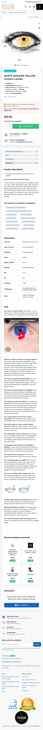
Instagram (37, 666)
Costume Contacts (28, 221)
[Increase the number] (10, 125)
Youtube (18, 666)
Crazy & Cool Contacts (28, 218)
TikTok (6, 668)
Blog (3, 691)
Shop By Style (11, 218)
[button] (26, 7)
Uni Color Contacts (13, 225)
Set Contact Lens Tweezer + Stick (30, 551)
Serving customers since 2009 (16, 634)
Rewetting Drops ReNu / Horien (12, 574)
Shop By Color (11, 214)
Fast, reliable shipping (13, 623)
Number (6, 126)
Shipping (25, 690)
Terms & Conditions (28, 679)
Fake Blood (30, 574)
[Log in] (30, 7)
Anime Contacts (12, 221)
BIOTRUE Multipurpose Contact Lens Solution (12, 552)
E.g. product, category (14, 25)
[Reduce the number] (10, 127)
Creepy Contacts (12, 228)
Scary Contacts (29, 225)
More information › (10, 97)
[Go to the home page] (8, 7)
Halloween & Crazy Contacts (17, 12)
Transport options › (12, 106)
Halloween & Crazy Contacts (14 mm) (19, 211)
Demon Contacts (28, 228)
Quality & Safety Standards (31, 682)
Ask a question (22, 605)
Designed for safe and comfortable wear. (19, 618)
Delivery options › (15, 135)
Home (4, 12)
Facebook (27, 666)
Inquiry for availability (14, 121)
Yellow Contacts (26, 214)
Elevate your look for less (14, 629)
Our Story (25, 676)
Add (13, 560)
